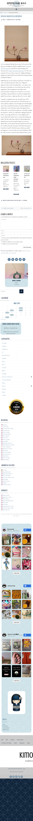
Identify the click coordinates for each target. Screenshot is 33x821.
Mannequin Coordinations (7, 375)
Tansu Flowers (5, 453)
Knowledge (4, 372)
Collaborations (5, 349)
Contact (15, 740)
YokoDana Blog (5, 456)
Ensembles (4, 357)
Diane (4, 19)
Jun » (4, 319)
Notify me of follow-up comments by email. (13, 241)
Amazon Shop (22, 740)
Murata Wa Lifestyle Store (7, 498)
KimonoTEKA (5, 438)
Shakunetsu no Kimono (7, 445)
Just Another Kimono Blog (7, 425)
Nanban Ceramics (6, 478)
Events (3, 363)
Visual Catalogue (20, 737)
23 (11, 314)
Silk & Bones (5, 447)
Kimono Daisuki (5, 433)
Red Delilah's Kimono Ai (7, 440)
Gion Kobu (4, 467)
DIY (2, 351)
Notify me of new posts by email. (10, 243)
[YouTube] (16, 259)
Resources (12, 737)
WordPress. (21, 768)
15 (7, 312)
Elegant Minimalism (6, 175)
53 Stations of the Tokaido (6, 740)
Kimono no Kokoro (6, 436)
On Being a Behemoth (6, 378)
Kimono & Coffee (5, 429)
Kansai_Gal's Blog (6, 472)
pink (15, 200)
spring (19, 200)
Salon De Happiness (6, 444)
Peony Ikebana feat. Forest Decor (16, 177)
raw (17, 200)
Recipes (3, 381)
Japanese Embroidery (6, 469)
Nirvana (16, 768)
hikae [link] (9, 66)
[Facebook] (9, 259)
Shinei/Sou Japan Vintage (7, 505)
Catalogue (4, 346)
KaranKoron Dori (6, 427)
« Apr (1, 319)
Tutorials (4, 392)
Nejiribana (4, 480)
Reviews (3, 383)
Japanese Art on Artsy (7, 494)
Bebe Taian (4, 422)
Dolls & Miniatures (6, 354)
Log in (4, 721)
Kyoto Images (5, 476)
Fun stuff (4, 366)
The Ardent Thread (6, 482)
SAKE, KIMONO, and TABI (8, 442)
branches (5, 200)
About (7, 737)
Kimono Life (4, 435)
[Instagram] (12, 259)
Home (2, 737)
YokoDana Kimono (6, 507)
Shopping (4, 386)
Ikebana (5, 12)
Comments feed (6, 725)
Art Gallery (4, 343)
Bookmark (25, 200)
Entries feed (5, 723)
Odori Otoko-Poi (25, 208)
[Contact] (23, 259)
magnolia (12, 200)
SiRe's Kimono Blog (6, 449)
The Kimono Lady (6, 455)
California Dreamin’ (8, 208)
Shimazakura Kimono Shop (8, 503)
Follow (28, 527)
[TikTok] (20, 259)
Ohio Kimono (5, 501)
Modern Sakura (5, 496)
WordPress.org (6, 727)
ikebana (8, 200)
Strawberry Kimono (6, 451)
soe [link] (4, 66)
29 (7, 317)
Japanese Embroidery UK (7, 471)
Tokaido (3, 389)
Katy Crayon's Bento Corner (8, 474)
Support (28, 740)
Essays (3, 360)
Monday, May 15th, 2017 (11, 19)
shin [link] (2, 66)
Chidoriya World (5, 492)
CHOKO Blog (5, 424)
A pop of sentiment (27, 175)
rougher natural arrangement (16, 71)
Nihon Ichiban (5, 499)
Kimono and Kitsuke (6, 431)
